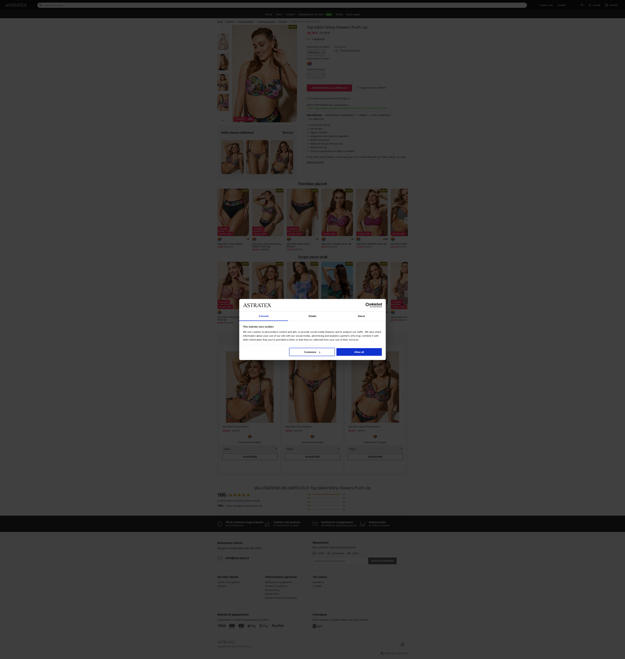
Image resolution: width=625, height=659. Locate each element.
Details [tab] (313, 316)
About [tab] (361, 316)
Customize (310, 352)
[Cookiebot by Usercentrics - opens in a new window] (368, 305)
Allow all (359, 352)
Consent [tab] (264, 316)
